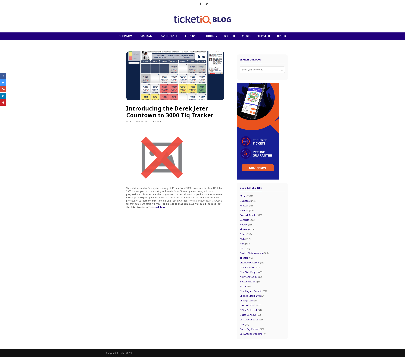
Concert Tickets (251, 215)
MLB (245, 238)
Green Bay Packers (252, 329)
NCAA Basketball (251, 310)
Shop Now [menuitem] (126, 36)
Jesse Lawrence (153, 121)
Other (246, 234)
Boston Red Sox (250, 281)
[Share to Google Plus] (3, 91)
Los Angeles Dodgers (253, 333)
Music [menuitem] (246, 36)
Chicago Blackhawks (252, 295)
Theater (246, 257)
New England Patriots (253, 291)
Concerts (247, 219)
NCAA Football (250, 267)
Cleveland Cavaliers (252, 262)
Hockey (246, 224)
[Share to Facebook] (3, 78)
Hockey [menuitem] (211, 36)
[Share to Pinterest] (3, 104)
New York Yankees (251, 276)
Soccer (245, 286)
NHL (244, 324)
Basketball (248, 200)
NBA (245, 243)
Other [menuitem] (281, 36)
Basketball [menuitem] (169, 36)
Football (247, 205)
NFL (245, 248)
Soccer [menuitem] (229, 36)
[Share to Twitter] (3, 84)
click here (159, 207)
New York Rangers (251, 272)
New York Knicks (250, 305)
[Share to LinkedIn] (3, 98)
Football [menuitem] (192, 36)
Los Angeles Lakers (252, 319)
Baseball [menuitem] (146, 36)
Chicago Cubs (249, 300)
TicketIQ (247, 229)
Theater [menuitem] (264, 36)
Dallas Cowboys (250, 314)
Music (246, 196)
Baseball (247, 210)
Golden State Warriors (254, 253)
